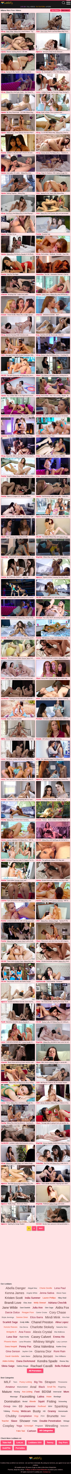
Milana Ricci (17, 31)
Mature (7, 1391)
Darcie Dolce (12, 1312)
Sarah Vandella (12, 1356)
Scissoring (62, 1401)
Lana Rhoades (25, 1342)
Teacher (5, 1421)
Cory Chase (57, 1312)
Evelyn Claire (9, 678)
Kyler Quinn (20, 92)
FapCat (38, 516)
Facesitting (27, 1396)
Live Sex (23, 6)
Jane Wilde (10, 1307)
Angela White (31, 1293)
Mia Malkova (59, 1332)
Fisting (51, 1401)
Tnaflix (3, 617)
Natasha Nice (61, 1327)
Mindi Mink (52, 1317)
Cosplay (8, 1425)
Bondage (57, 1397)
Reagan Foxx (28, 1312)
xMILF (38, 921)
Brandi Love (12, 1302)
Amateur (10, 1386)
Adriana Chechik (57, 1302)
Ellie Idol (27, 315)
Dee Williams (60, 1356)
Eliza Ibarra (36, 1317)
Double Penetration (50, 1421)
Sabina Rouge (60, 173)
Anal (33, 1386)
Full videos (31, 6)
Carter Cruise (41, 1312)
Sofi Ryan (55, 840)
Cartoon (31, 1431)
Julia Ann (37, 1307)
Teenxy (38, 961)
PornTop (3, 820)
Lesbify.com (6, 3)
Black (42, 1386)
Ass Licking (27, 1392)
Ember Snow (10, 739)
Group (6, 1406)
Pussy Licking (25, 1382)
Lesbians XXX (35, 1442)
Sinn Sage (49, 1308)
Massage (14, 1397)
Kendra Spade (47, 1361)
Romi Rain (59, 1351)
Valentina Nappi (48, 759)
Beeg (37, 335)
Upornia (3, 52)
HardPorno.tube (41, 981)
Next (41, 1228)
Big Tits (38, 1382)
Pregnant (39, 1426)
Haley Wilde (9, 31)
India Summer (32, 1297)
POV (43, 1416)
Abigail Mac (32, 1288)
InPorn (38, 698)
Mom (66, 1391)
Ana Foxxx (9, 213)
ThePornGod (5, 416)
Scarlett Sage (10, 1322)
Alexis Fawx (61, 1293)
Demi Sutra (43, 31)
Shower (24, 1420)
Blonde (32, 1401)
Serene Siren (55, 213)
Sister (63, 1416)
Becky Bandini (21, 254)
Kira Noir (66, 1317)
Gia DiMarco (45, 375)
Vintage (66, 1421)
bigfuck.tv (39, 52)
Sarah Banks (57, 779)
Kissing (17, 1392)
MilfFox (3, 739)
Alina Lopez (61, 1322)
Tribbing (6, 1411)
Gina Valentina (43, 1346)
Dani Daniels (25, 1308)
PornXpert (39, 617)
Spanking (61, 1406)
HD (44, 1411)
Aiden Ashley (8, 1361)
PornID (3, 1022)
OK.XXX (3, 375)
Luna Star (11, 1336)
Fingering (62, 1387)
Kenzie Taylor (26, 658)
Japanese (30, 1406)
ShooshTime (40, 274)
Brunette (53, 1416)
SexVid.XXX (5, 698)
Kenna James (45, 153)
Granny (52, 1411)
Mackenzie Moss (24, 1082)
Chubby (11, 1416)
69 (20, 1406)
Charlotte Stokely (42, 1327)
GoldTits (6, 1448)
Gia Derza (24, 1327)
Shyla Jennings (8, 1317)
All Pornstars (35, 1371)
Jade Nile (25, 577)
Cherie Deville (53, 678)
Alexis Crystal (42, 1331)
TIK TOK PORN (40, 6)
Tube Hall (6, 1442)
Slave (14, 1421)
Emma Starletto (48, 1143)
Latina (40, 1396)
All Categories (46, 1430)
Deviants (3, 315)
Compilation (25, 1416)
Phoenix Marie (10, 1341)
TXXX (38, 31)
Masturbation (22, 1387)
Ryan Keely (24, 1337)
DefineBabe (4, 1082)
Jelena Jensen (43, 1356)
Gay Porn (63, 1442)
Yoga (19, 1425)
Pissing (15, 1411)
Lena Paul (60, 1288)
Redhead (42, 1406)
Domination (12, 1401)
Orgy (36, 1416)
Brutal (24, 1401)
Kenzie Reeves (10, 1327)
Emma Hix (16, 375)
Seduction (64, 1426)
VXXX (38, 436)
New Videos (55, 10)
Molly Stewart (40, 1303)
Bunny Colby (45, 355)
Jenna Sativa (45, 698)
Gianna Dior (43, 1351)
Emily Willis (24, 1322)
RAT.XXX (39, 416)
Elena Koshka (25, 638)
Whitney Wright (49, 638)
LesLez (38, 92)
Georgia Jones (19, 880)
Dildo (15, 1406)
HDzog (3, 31)
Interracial (57, 1392)
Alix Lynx (28, 921)
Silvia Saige (8, 1366)
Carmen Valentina (12, 840)
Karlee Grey (61, 1346)
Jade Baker (26, 516)
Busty (37, 1411)
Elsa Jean (27, 1303)
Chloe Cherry (46, 294)
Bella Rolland (62, 1366)
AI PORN (48, 6)
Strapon (50, 1382)
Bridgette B (64, 557)
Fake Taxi (20, 1431)
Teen (15, 1382)
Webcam (26, 1411)
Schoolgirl (28, 1426)
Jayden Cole (27, 1351)
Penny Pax (25, 1346)
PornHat (3, 153)
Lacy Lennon (62, 1342)
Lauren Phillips (49, 1298)
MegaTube (39, 557)
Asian (48, 1396)
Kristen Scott (14, 1297)
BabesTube (4, 557)
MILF (7, 1382)
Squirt (41, 1401)
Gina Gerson (13, 1351)
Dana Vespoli (11, 1346)
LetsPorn (3, 597)
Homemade (63, 1411)
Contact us (46, 1472)
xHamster (4, 294)
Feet (37, 1391)
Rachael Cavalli (42, 1365)
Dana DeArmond (25, 1361)
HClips (38, 456)
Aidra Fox (62, 1307)
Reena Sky (64, 1361)
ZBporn (38, 375)
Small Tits (51, 1387)
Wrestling (51, 1425)
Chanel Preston (42, 1322)
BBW (50, 1406)
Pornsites (20, 1448)
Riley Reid (62, 1298)
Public (34, 1421)
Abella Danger (16, 1288)
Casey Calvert (41, 1336)
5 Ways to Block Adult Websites (36, 1469)
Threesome (62, 1382)
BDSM (46, 1391)
